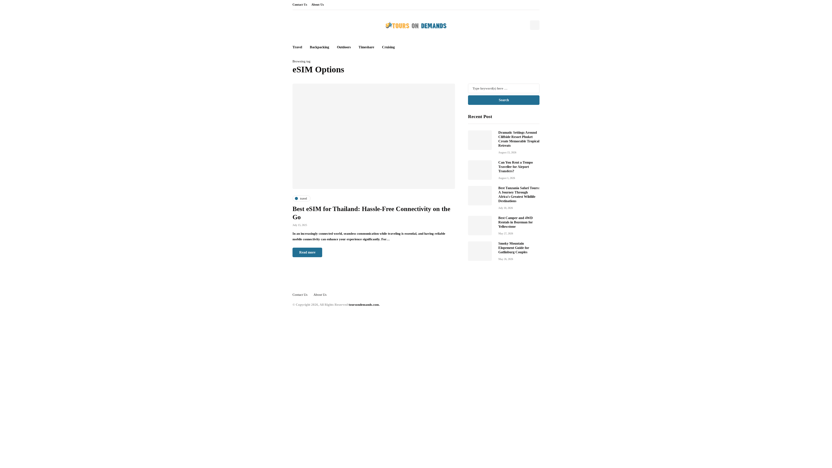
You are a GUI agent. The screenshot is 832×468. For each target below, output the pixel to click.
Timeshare (366, 47)
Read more (307, 252)
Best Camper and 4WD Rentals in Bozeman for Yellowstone (515, 222)
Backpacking (319, 47)
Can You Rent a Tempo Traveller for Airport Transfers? (515, 167)
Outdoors (344, 47)
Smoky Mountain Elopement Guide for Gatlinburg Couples (513, 248)
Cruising (388, 47)
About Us (317, 4)
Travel (297, 47)
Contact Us (299, 4)
